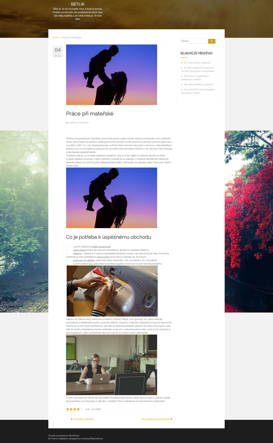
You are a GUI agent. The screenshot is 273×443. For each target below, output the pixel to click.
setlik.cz (73, 122)
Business (84, 122)
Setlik (78, 4)
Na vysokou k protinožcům (156, 419)
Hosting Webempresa (92, 438)
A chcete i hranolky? (83, 419)
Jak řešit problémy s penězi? (199, 84)
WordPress (74, 435)
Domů (56, 37)
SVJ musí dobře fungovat (197, 62)
